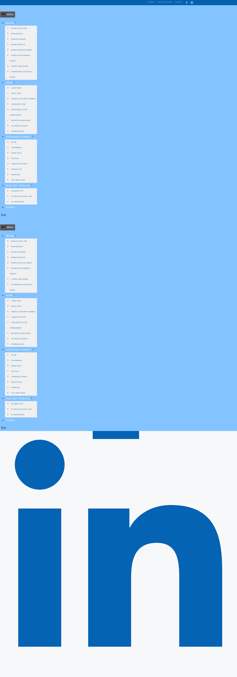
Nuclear (15, 158)
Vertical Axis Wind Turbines (23, 99)
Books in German (18, 39)
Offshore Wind (17, 131)
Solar (13, 142)
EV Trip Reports (17, 202)
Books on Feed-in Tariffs (21, 50)
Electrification (18, 180)
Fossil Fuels (16, 153)
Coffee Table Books (19, 66)
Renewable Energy (18, 136)
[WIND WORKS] (4, 9)
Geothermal (16, 147)
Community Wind (18, 104)
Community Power (19, 164)
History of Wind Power (21, 120)
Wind (9, 82)
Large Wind (16, 88)
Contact (179, 2)
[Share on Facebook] (118, 438)
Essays (10, 207)
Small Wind (16, 93)
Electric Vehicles (18, 185)
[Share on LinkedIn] (118, 675)
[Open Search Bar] (3, 215)
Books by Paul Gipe (19, 28)
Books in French (18, 44)
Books (10, 23)
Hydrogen (15, 175)
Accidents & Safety (19, 126)
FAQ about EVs (17, 191)
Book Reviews (17, 34)
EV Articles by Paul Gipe (21, 196)
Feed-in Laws (16, 169)
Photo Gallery (164, 2)
